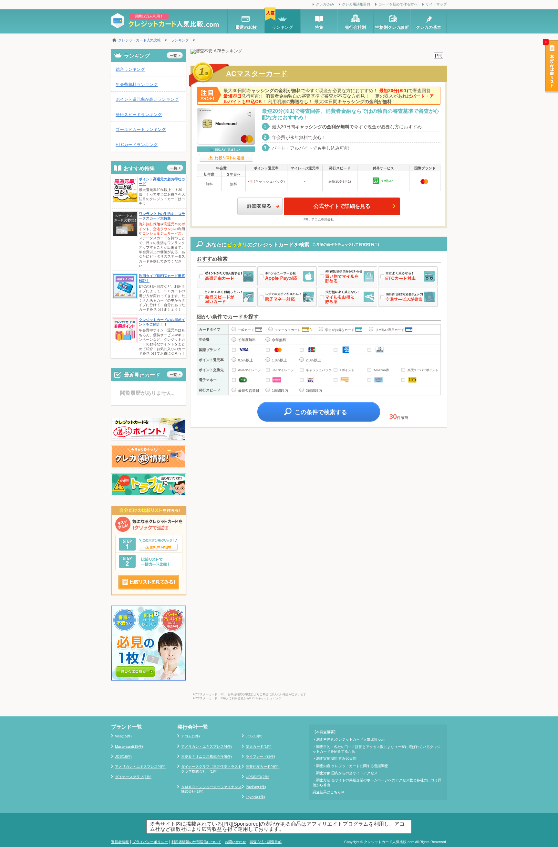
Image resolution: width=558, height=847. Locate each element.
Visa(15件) (123, 736)
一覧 (173, 56)
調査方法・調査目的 (266, 842)
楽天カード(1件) (259, 746)
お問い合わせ (235, 842)
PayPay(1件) (256, 787)
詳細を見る (260, 206)
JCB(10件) (254, 736)
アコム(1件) (190, 736)
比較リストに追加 (226, 158)
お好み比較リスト (551, 66)
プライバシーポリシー (150, 842)
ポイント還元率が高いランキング (147, 99)
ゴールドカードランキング (141, 129)
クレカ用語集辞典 (356, 4)
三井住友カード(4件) (262, 766)
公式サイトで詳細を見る (342, 206)
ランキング (180, 40)
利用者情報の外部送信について (196, 842)
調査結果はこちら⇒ (329, 792)
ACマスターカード (257, 74)
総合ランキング (130, 69)
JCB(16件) (123, 756)
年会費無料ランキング (137, 84)
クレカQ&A (325, 4)
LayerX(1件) (255, 797)
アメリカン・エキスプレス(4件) (140, 766)
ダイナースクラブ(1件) (133, 777)
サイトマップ (436, 4)
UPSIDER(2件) (257, 777)
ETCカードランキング (137, 144)
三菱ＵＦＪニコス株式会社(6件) (206, 756)
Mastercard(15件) (129, 746)
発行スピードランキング (139, 114)
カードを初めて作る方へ (398, 4)
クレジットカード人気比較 (139, 40)
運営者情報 (120, 842)
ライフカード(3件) (260, 756)
